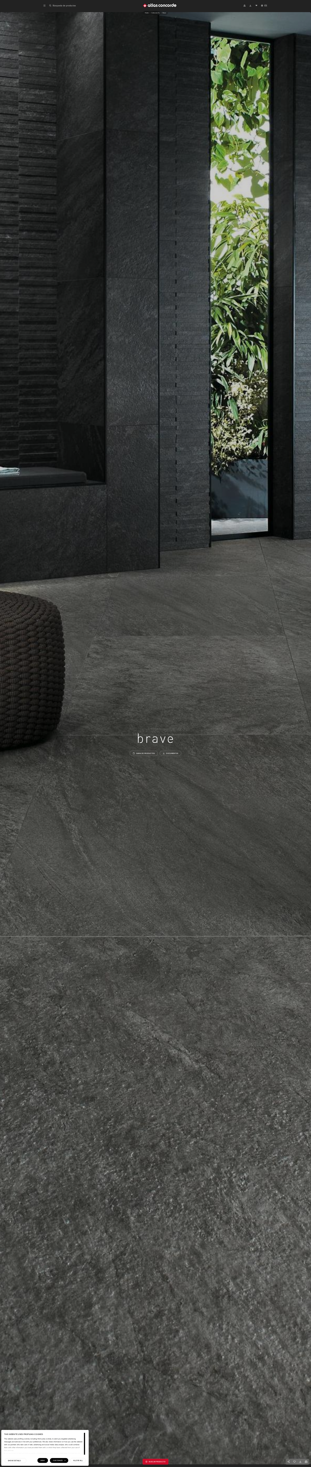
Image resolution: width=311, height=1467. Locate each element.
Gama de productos (145, 753)
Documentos (172, 753)
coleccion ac (155, 13)
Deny (42, 1460)
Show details (14, 1461)
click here (63, 1453)
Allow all (78, 1460)
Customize (58, 1460)
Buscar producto (157, 1462)
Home (147, 13)
